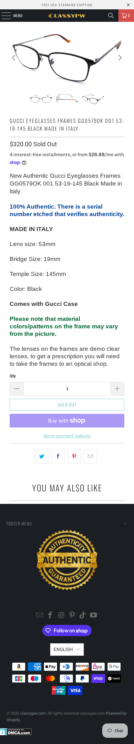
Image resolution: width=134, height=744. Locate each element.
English (63, 649)
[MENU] (3, 15)
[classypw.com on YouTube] (93, 615)
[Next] (120, 58)
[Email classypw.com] (39, 615)
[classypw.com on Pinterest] (72, 615)
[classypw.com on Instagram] (61, 615)
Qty (13, 376)
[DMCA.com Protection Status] (15, 734)
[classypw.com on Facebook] (50, 615)
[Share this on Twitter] (41, 456)
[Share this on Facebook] (58, 456)
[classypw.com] (67, 15)
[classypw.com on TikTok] (83, 615)
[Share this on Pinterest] (74, 456)
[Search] (111, 15)
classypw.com (32, 713)
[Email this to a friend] (90, 456)
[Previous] (14, 58)
